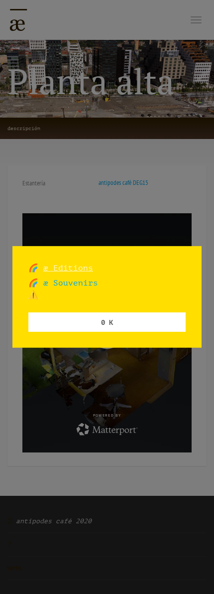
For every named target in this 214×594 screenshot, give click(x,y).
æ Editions (68, 268)
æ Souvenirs (68, 283)
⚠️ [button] (33, 294)
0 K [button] (107, 321)
